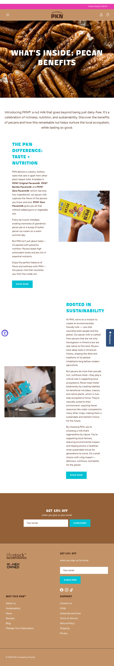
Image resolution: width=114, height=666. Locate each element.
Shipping (64, 628)
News (9, 613)
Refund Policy (67, 623)
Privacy (64, 633)
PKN (15, 657)
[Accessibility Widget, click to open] (4, 333)
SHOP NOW (22, 284)
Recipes (10, 618)
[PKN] (57, 15)
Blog (8, 623)
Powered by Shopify (26, 657)
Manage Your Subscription (20, 628)
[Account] (100, 14)
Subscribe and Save (70, 613)
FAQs (63, 608)
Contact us (66, 603)
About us (10, 603)
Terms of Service (69, 618)
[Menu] (7, 14)
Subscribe (79, 523)
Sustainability (13, 608)
